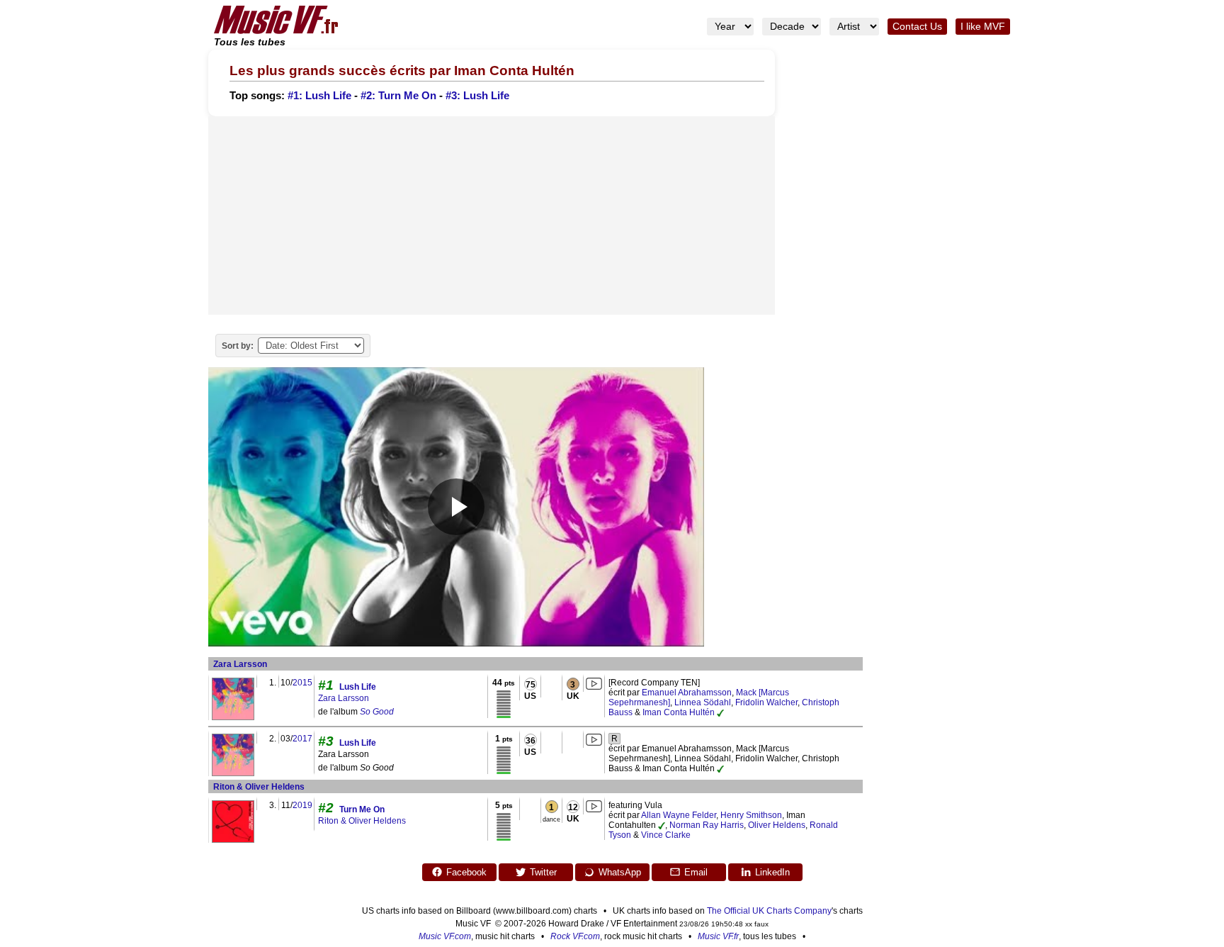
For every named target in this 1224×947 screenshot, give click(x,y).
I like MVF (982, 26)
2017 (302, 739)
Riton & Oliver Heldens (259, 787)
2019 (302, 805)
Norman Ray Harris (706, 825)
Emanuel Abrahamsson (687, 692)
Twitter (543, 872)
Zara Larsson (240, 664)
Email (696, 872)
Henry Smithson (751, 815)
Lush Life (357, 687)
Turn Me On (362, 809)
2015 (302, 683)
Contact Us (917, 26)
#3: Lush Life (477, 95)
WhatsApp (620, 872)
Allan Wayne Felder (678, 815)
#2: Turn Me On (398, 95)
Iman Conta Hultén (678, 712)
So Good (377, 712)
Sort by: (238, 346)
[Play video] (456, 506)
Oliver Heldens (776, 825)
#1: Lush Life (319, 95)
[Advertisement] (491, 215)
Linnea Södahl (702, 702)
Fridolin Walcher (766, 702)
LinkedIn (772, 872)
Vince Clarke (666, 835)
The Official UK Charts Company (769, 911)
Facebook (466, 872)
